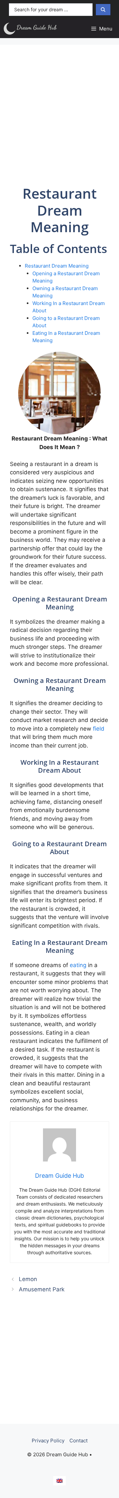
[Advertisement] (59, 114)
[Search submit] (103, 9)
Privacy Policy (48, 1440)
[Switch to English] (59, 1480)
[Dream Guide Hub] (33, 28)
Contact (78, 1440)
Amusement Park (41, 1289)
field (98, 728)
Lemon (28, 1279)
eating (78, 965)
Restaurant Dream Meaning (57, 266)
